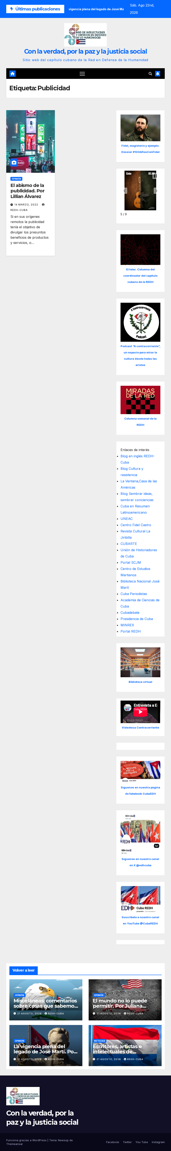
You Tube (142, 1142)
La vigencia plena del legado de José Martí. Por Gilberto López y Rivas (45, 1051)
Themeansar (14, 1144)
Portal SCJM (131, 562)
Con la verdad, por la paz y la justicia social (85, 51)
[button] (150, 74)
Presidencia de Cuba (137, 619)
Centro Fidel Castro (136, 525)
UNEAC (127, 519)
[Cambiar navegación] (82, 73)
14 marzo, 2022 (26, 204)
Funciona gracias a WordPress (26, 1140)
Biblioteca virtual (140, 681)
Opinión (16, 179)
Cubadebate (130, 612)
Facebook (112, 1142)
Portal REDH (131, 631)
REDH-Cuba (56, 1013)
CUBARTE (129, 544)
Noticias (99, 1041)
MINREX (127, 625)
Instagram (158, 1142)
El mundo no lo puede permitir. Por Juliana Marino (120, 1006)
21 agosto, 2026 (30, 1013)
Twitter (127, 1142)
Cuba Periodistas (134, 594)
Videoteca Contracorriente (140, 727)
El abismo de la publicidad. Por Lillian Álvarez (27, 191)
